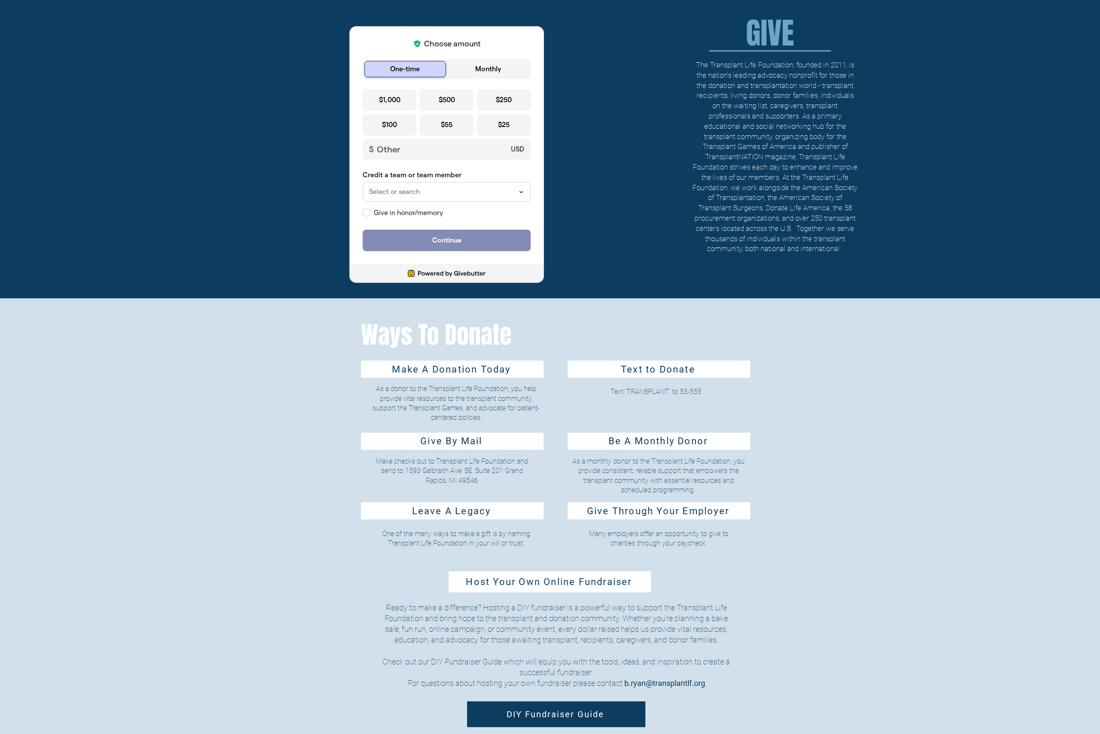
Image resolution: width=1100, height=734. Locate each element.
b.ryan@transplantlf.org (664, 683)
